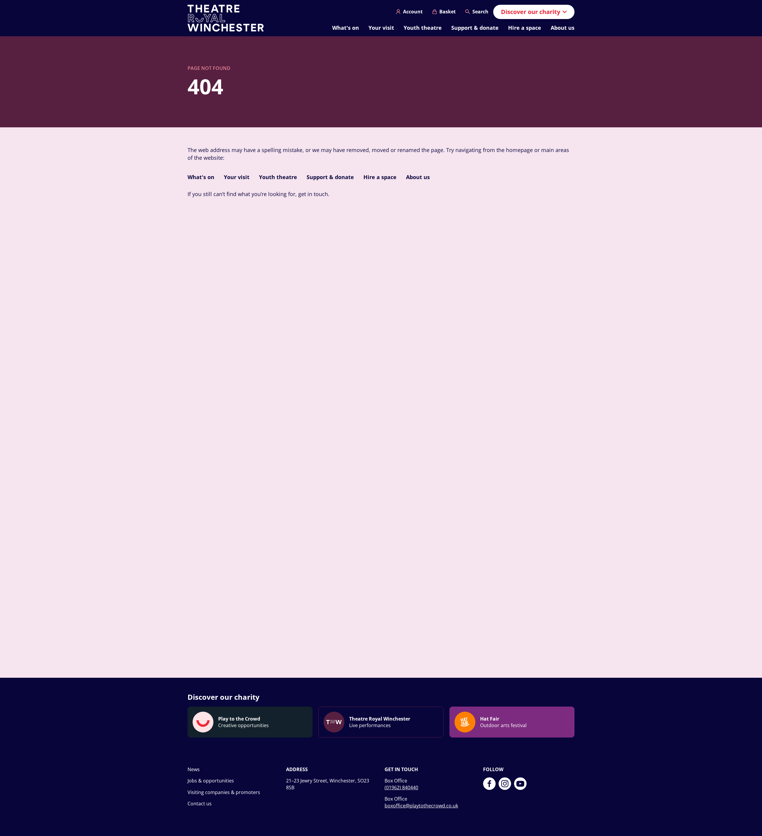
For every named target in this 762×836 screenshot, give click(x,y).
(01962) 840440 (401, 787)
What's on (345, 27)
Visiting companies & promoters (224, 792)
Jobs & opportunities (211, 780)
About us (562, 27)
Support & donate (475, 27)
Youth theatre (423, 27)
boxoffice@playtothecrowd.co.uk (421, 805)
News (194, 769)
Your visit (381, 27)
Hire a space (524, 27)
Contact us (200, 803)
